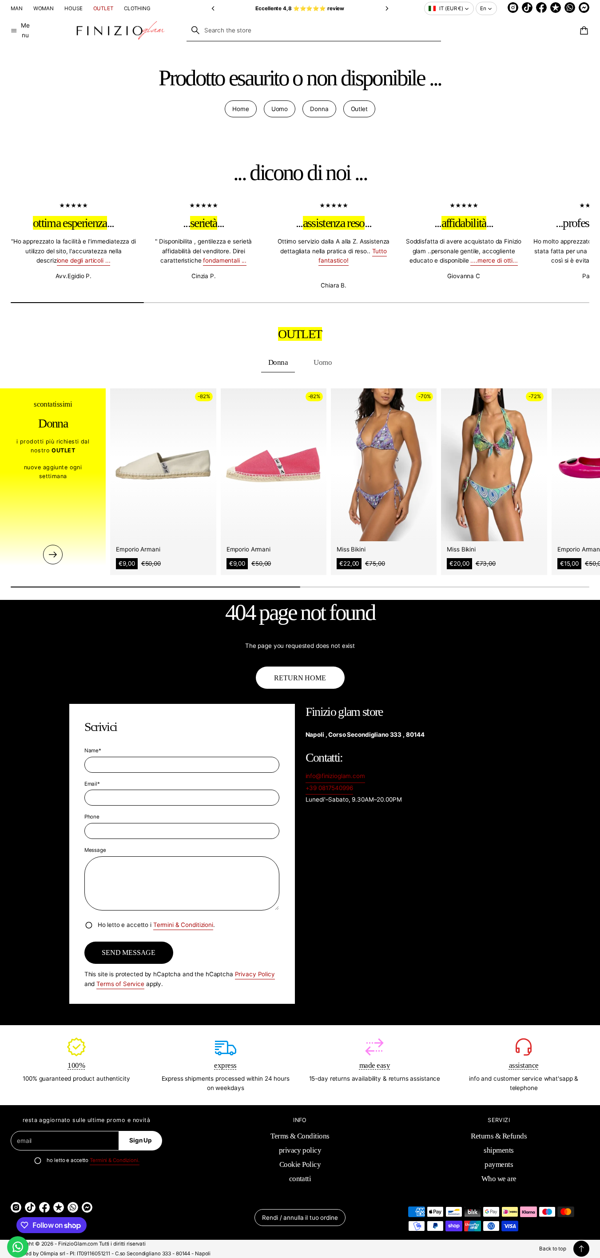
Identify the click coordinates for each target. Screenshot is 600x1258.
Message (95, 850)
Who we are (499, 1178)
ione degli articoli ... (84, 260)
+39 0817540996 (329, 787)
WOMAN (43, 8)
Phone (91, 817)
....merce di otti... (493, 260)
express (225, 1065)
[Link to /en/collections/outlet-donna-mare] (53, 554)
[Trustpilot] (555, 7)
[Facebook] (541, 7)
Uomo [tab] (323, 362)
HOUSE (73, 8)
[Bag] (582, 31)
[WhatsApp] (569, 7)
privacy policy (300, 1150)
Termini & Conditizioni (183, 924)
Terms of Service (120, 983)
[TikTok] (527, 7)
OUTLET (103, 8)
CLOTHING (137, 8)
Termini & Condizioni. (114, 1160)
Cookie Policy (300, 1164)
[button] (213, 8)
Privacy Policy (255, 974)
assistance (524, 1065)
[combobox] (314, 30)
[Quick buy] (203, 528)
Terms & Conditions (300, 1136)
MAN (17, 8)
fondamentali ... (224, 260)
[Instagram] (513, 7)
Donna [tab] (278, 362)
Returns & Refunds (499, 1136)
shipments (498, 1150)
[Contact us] (17, 1247)
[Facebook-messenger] (584, 7)
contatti (300, 1178)
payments (499, 1164)
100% (76, 1065)
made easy (374, 1065)
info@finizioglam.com (335, 775)
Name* (92, 750)
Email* (92, 784)
